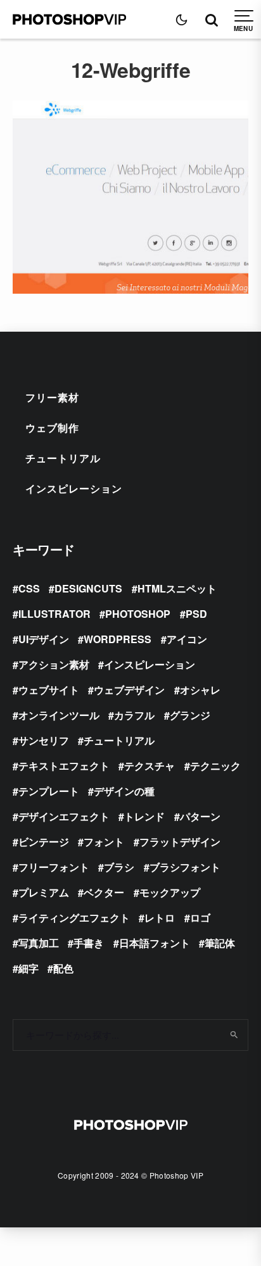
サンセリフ (43, 740)
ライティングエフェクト (74, 917)
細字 (28, 968)
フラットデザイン (179, 841)
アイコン (187, 639)
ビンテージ (43, 841)
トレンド (144, 816)
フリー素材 (52, 397)
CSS (29, 588)
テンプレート (48, 791)
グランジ (190, 715)
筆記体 (220, 943)
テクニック (215, 765)
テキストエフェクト (64, 765)
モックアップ (169, 892)
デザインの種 (124, 791)
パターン (200, 816)
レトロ (159, 917)
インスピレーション (73, 488)
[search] (234, 1035)
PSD (196, 613)
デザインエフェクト (64, 816)
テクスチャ (149, 765)
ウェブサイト (48, 689)
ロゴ (200, 917)
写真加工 (38, 943)
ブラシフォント (185, 867)
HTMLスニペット (177, 588)
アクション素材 (53, 664)
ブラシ (119, 867)
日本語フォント (154, 943)
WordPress (117, 639)
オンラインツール (58, 715)
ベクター (104, 892)
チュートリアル (63, 458)
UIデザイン (43, 639)
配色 (63, 968)
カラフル (134, 715)
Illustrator (54, 613)
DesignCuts (88, 588)
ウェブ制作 (52, 427)
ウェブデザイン (129, 689)
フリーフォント (53, 867)
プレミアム (43, 892)
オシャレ (200, 689)
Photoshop (137, 613)
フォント (104, 841)
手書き (88, 943)
